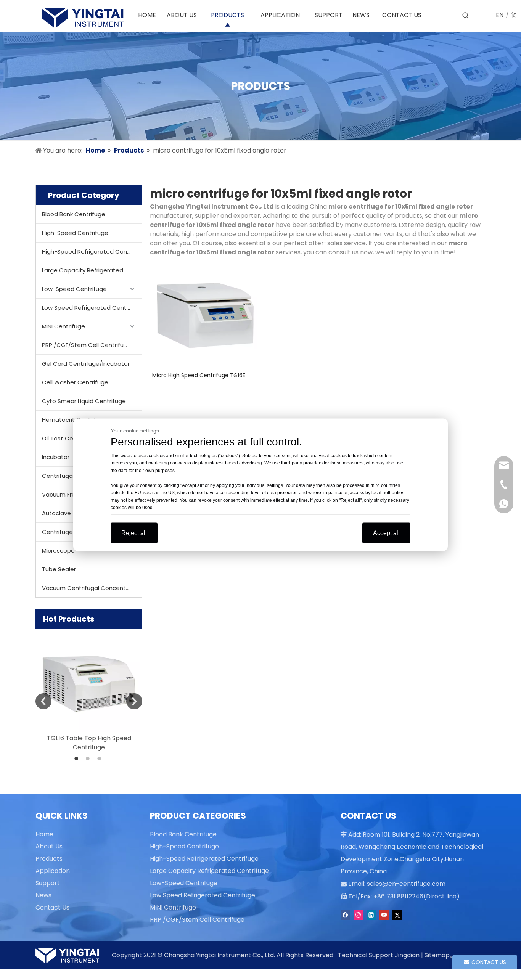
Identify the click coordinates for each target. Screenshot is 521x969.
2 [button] (89, 758)
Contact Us (52, 907)
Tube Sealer (59, 569)
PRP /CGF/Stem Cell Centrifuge (86, 345)
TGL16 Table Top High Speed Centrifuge (89, 743)
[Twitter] (397, 915)
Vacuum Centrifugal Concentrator (91, 588)
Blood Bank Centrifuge (73, 214)
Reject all (134, 532)
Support (47, 883)
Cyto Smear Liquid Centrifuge (84, 401)
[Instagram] (358, 915)
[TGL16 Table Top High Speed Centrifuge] (88, 680)
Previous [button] (43, 701)
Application (52, 870)
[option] (88, 690)
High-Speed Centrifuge (75, 233)
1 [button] (77, 758)
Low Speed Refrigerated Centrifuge (92, 308)
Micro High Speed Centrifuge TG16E (198, 375)
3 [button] (100, 758)
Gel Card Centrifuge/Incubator (86, 364)
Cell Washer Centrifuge (75, 382)
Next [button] (134, 701)
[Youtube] (384, 915)
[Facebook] (345, 915)
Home (44, 834)
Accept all (386, 532)
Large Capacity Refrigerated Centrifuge (92, 270)
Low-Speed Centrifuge (74, 289)
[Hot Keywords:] (466, 16)
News (43, 895)
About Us (49, 846)
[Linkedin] (371, 915)
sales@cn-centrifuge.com (406, 883)
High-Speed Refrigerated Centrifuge (92, 251)
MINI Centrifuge (63, 326)
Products (49, 858)
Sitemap (437, 955)
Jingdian (407, 955)
